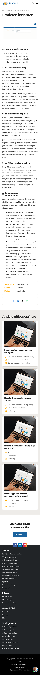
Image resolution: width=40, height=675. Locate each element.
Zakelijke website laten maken (12, 554)
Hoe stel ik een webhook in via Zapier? (17, 399)
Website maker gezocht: (10, 642)
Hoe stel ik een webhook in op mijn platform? (19, 447)
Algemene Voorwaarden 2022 (20, 664)
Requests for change (8, 585)
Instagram (25, 545)
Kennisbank (6, 588)
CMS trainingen (7, 600)
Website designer (7, 639)
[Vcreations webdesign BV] (10, 3)
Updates (5, 582)
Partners (5, 615)
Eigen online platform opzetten (20, 670)
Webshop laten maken (9, 557)
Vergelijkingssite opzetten (10, 575)
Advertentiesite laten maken (11, 566)
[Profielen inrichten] (36, 23)
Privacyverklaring (20, 667)
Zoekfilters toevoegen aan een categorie (18, 351)
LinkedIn (20, 545)
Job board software (8, 636)
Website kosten (7, 597)
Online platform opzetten (10, 648)
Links (20, 661)
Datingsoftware (7, 645)
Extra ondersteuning (8, 603)
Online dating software (9, 560)
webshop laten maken (9, 633)
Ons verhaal (6, 612)
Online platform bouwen (10, 563)
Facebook (15, 545)
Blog (3, 618)
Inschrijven (19, 534)
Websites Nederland (8, 579)
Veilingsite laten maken (9, 572)
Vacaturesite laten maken (10, 569)
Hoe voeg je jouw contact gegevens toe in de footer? (16, 494)
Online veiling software (9, 627)
